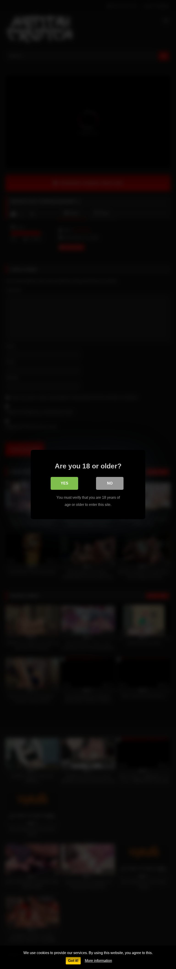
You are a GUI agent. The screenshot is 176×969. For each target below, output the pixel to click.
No (110, 483)
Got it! (73, 961)
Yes (64, 483)
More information (98, 961)
